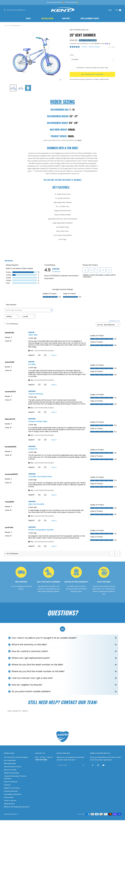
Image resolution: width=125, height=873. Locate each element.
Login (110, 10)
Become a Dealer (10, 770)
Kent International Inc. (79, 30)
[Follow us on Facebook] (92, 765)
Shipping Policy (9, 804)
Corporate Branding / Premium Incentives (15, 777)
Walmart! (78, 180)
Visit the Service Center (12, 767)
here (79, 140)
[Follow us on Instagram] (98, 765)
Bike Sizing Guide (10, 763)
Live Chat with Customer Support (16, 757)
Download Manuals (10, 791)
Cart (117, 10)
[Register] (83, 765)
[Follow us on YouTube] (103, 765)
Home (6, 25)
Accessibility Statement (12, 794)
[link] (79, 47)
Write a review (94, 47)
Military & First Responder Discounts (16, 807)
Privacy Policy (8, 797)
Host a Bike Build (10, 760)
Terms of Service (10, 800)
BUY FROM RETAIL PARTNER (92, 74)
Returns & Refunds (10, 782)
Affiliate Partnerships (11, 773)
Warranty (7, 785)
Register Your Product (12, 788)
